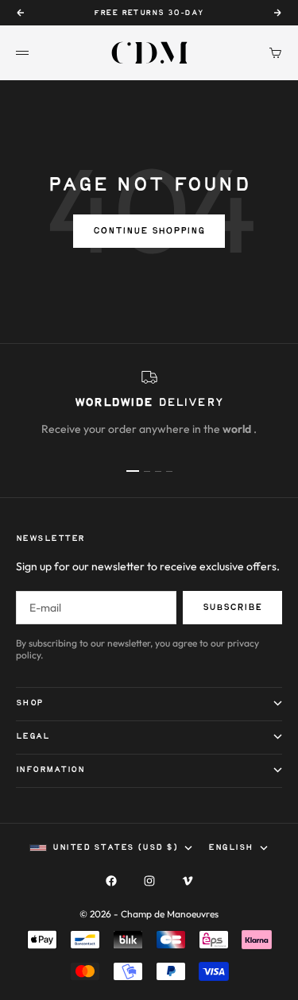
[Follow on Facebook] (111, 881)
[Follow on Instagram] (149, 881)
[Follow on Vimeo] (187, 881)
